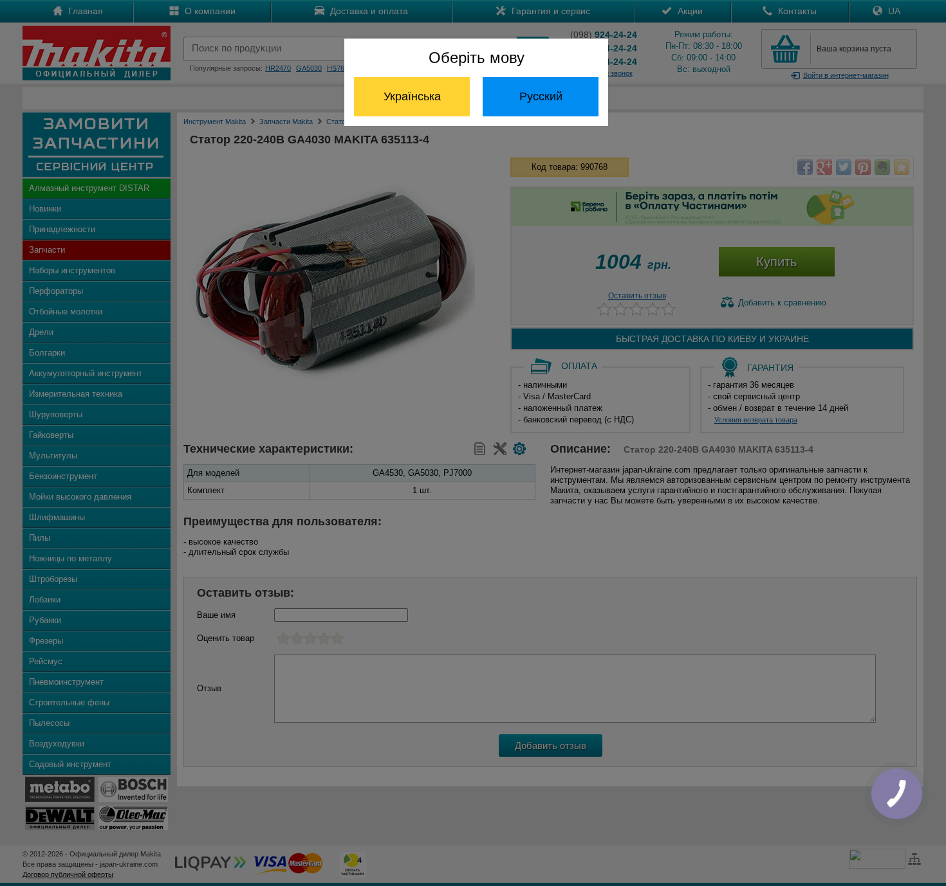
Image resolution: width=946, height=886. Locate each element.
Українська (412, 96)
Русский (540, 96)
